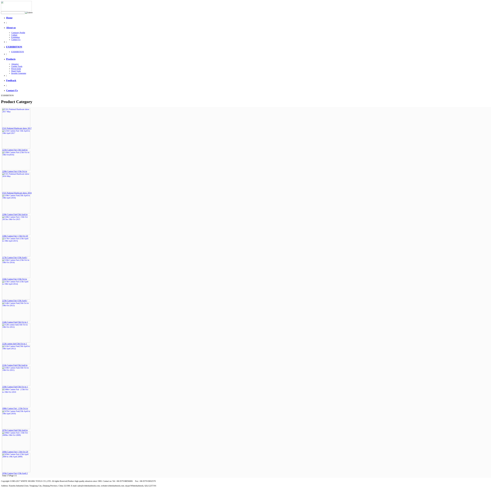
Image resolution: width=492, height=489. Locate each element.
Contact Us (15, 39)
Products (11, 59)
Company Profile (18, 33)
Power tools (16, 69)
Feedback (11, 80)
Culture (14, 35)
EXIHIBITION (14, 47)
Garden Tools (16, 66)
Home (9, 17)
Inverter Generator (18, 73)
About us (11, 27)
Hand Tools (16, 71)
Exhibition (15, 37)
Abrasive (15, 64)
